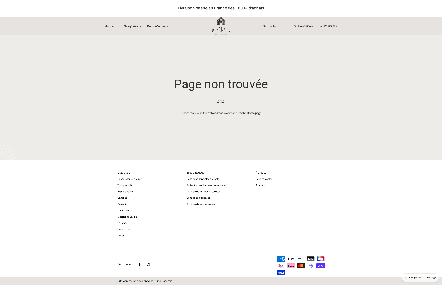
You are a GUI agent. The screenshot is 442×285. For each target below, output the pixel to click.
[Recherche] (261, 26)
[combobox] (272, 26)
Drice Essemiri (163, 280)
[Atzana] (221, 26)
